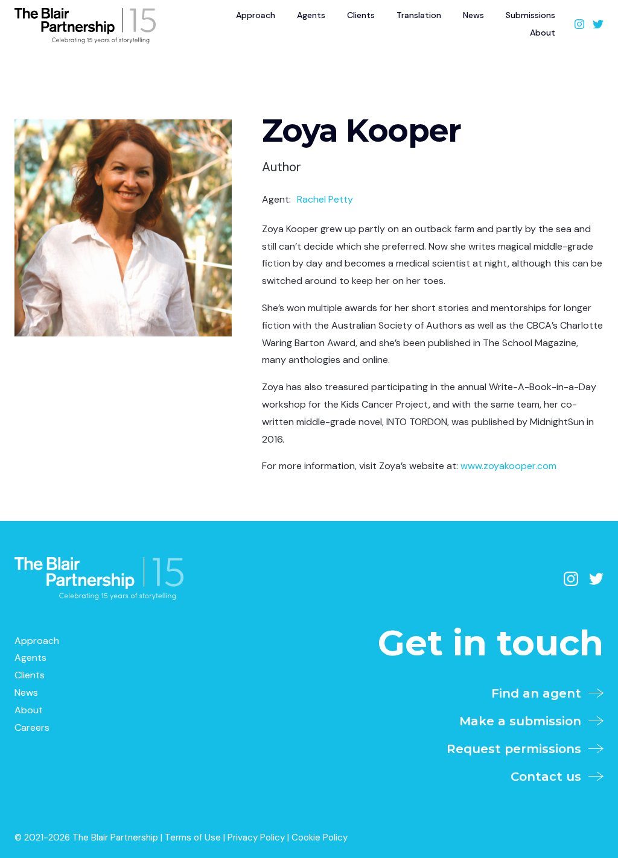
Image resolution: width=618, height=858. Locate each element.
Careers (31, 727)
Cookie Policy (319, 837)
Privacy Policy (256, 837)
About (542, 32)
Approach (36, 640)
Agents (30, 657)
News (26, 692)
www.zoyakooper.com (508, 465)
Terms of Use (193, 837)
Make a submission (523, 721)
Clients (29, 675)
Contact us (549, 776)
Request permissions (517, 749)
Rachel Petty (325, 199)
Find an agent (539, 693)
